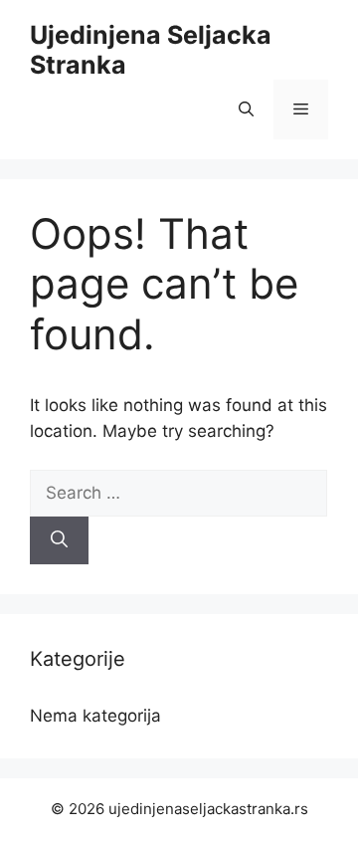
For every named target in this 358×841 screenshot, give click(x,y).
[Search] (59, 540)
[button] (246, 109)
